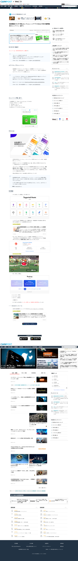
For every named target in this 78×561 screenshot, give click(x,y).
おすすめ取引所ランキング (60, 38)
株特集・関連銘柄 (26, 4)
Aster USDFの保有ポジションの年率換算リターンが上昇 (41, 500)
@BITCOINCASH (34, 79)
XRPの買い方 (55, 435)
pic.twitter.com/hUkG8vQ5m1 (39, 82)
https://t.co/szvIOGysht (29, 82)
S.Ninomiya (12, 30)
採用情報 (40, 6)
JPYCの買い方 (57, 105)
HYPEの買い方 (57, 113)
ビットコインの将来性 (4, 4)
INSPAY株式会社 (58, 77)
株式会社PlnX (56, 410)
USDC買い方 (12, 4)
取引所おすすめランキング (58, 422)
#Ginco (39, 79)
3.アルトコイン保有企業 (41, 490)
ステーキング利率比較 (18, 4)
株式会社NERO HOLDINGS (60, 71)
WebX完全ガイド (67, 4)
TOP (2, 6)
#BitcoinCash (30, 76)
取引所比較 (35, 6)
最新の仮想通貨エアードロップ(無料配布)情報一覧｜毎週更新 (31, 313)
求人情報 (31, 543)
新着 (5, 6)
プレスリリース (28, 6)
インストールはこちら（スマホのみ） (36, 308)
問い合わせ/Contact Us (16, 546)
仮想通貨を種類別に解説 (60, 30)
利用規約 (62, 543)
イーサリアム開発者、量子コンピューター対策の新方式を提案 (19, 465)
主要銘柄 (16, 6)
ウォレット (31, 30)
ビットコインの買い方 (59, 34)
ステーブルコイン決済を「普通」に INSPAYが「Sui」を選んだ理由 (62, 78)
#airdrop (42, 79)
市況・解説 (10, 6)
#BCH (39, 76)
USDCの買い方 (57, 103)
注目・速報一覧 (42, 487)
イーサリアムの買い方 (58, 108)
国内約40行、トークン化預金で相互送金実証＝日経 (22, 438)
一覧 (66, 45)
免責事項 (46, 543)
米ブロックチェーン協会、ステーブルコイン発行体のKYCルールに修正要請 (37, 465)
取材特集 (21, 6)
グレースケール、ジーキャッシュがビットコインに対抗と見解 (37, 424)
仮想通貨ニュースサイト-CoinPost (41, 553)
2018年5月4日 (37, 60)
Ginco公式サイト (18, 186)
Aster (56, 82)
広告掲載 (16, 543)
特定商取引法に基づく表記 (24, 549)
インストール (23, 101)
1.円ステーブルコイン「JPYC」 (20, 490)
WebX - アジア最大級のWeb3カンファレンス (54, 549)
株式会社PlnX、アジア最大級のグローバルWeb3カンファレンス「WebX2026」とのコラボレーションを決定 (61, 501)
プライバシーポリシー (46, 546)
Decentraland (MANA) (27, 242)
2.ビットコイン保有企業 (32, 490)
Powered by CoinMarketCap (30, 251)
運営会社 (62, 546)
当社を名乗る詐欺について (31, 546)
